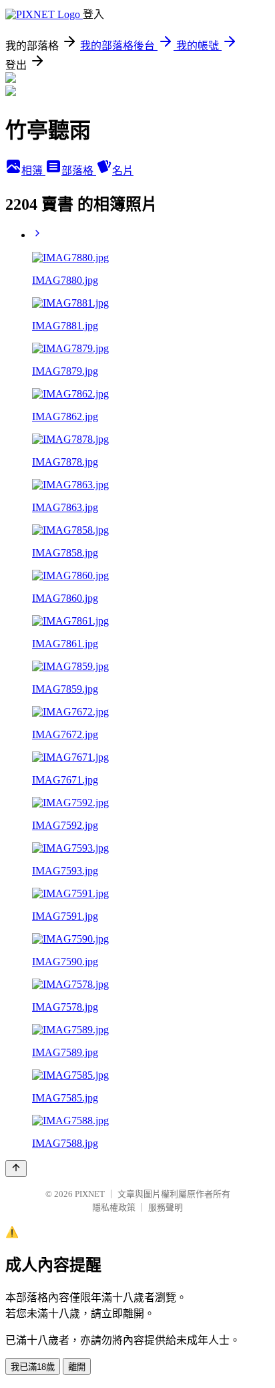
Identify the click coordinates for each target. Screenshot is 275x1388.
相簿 (33, 170)
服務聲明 (165, 1207)
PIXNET (90, 1194)
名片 (122, 170)
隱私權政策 (113, 1207)
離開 (76, 1367)
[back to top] (16, 1168)
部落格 (78, 170)
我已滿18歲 (33, 1367)
